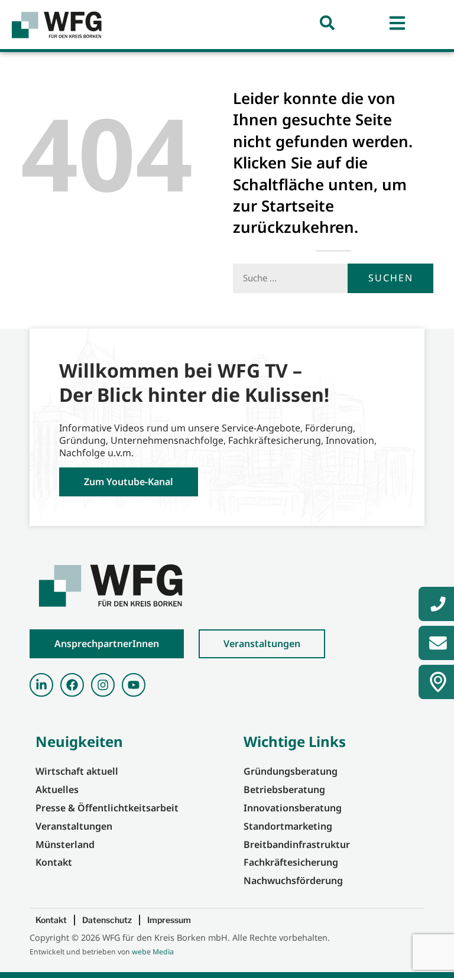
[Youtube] (133, 685)
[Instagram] (103, 685)
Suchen (390, 277)
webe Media (153, 952)
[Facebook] (72, 685)
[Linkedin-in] (41, 685)
